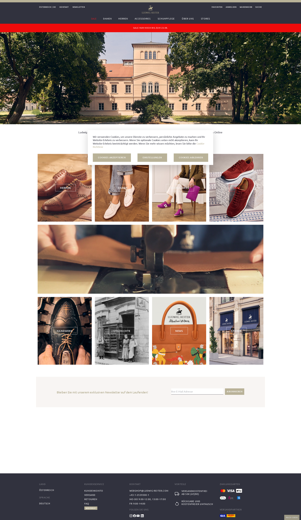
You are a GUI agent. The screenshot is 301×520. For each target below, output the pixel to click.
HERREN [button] (65, 187)
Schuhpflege (166, 18)
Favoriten (217, 7)
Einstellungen (152, 157)
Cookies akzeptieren (112, 157)
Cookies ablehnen (191, 157)
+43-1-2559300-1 (139, 494)
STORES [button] (236, 330)
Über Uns (188, 18)
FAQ (86, 503)
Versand (89, 494)
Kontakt (64, 7)
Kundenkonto (93, 490)
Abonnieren (235, 391)
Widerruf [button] (91, 508)
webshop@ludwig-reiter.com (148, 490)
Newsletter (79, 7)
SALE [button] (237, 187)
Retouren (90, 499)
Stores (205, 18)
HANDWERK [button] (65, 330)
